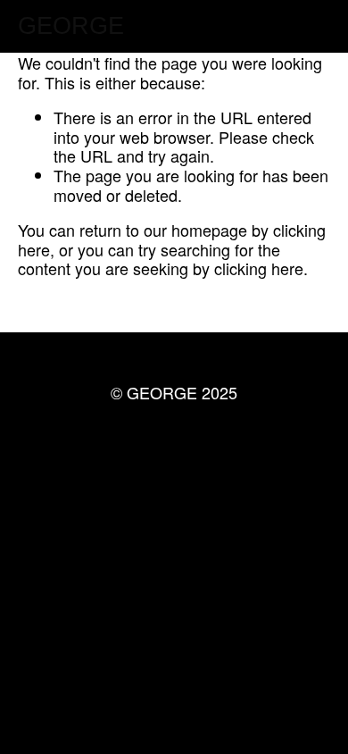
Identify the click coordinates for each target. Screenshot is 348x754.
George (71, 26)
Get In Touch (174, 457)
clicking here (258, 268)
